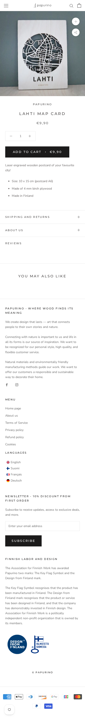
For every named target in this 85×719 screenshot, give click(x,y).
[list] (14, 471)
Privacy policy (14, 430)
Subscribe (23, 541)
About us (14, 230)
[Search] (71, 5)
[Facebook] (6, 384)
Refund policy (14, 437)
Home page (13, 408)
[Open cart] (79, 5)
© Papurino (42, 672)
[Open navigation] (6, 5)
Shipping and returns (27, 217)
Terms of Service (16, 423)
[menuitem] (13, 462)
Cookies (10, 444)
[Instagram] (16, 384)
